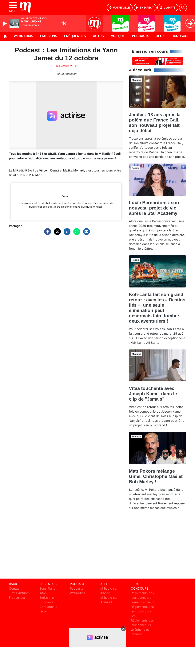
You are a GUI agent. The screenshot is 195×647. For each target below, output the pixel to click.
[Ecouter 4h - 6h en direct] (157, 60)
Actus (98, 36)
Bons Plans (47, 588)
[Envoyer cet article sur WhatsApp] (75, 233)
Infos (42, 593)
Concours (46, 602)
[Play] (5, 23)
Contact (15, 588)
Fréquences (75, 36)
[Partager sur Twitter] (56, 233)
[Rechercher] (183, 7)
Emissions (48, 36)
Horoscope (182, 36)
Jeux (160, 36)
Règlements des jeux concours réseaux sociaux (142, 597)
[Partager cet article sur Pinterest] (66, 233)
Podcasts (140, 36)
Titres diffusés (19, 593)
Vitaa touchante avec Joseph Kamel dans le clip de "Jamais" (153, 394)
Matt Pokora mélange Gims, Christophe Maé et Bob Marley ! (156, 476)
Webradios (23, 36)
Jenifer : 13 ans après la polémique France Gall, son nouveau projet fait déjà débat (155, 122)
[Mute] (64, 23)
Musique (118, 36)
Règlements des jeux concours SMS (142, 611)
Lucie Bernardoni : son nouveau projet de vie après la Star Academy (154, 208)
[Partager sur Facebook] (46, 233)
